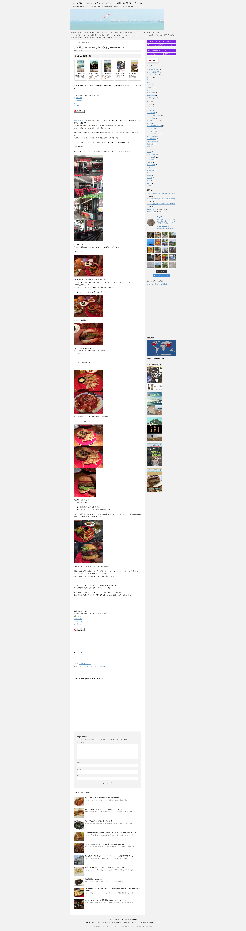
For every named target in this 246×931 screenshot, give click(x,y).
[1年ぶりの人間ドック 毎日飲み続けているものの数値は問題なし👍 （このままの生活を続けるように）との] (172, 265)
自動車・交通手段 (89, 37)
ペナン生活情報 (91, 35)
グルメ (149, 80)
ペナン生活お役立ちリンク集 (157, 50)
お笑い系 (149, 180)
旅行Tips (108, 35)
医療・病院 (74, 37)
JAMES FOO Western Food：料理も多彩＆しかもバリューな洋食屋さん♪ (110, 832)
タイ (148, 172)
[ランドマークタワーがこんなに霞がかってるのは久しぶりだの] (165, 250)
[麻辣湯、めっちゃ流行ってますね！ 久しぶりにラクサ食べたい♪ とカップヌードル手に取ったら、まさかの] (158, 242)
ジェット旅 (117, 37)
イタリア (149, 178)
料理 (148, 82)
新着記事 (73, 32)
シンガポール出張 (152, 154)
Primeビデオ (153, 98)
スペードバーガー (79, 120)
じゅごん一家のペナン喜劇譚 (157, 284)
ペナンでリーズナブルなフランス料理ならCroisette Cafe (104, 867)
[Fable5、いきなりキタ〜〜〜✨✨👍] (150, 257)
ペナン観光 (101, 35)
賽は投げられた (151, 209)
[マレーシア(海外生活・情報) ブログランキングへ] (107, 111)
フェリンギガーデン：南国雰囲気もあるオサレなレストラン (105, 900)
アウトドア (150, 87)
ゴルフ (149, 183)
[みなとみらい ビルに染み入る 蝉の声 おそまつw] (165, 235)
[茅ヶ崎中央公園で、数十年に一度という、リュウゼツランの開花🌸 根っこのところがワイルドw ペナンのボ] (172, 235)
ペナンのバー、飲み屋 (146, 35)
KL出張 (149, 152)
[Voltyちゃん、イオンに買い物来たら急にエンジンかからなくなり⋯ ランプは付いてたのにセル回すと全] (172, 250)
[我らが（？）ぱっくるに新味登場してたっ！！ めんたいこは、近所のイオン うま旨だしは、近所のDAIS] (165, 257)
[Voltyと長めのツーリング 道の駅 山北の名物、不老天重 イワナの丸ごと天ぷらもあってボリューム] (158, 265)
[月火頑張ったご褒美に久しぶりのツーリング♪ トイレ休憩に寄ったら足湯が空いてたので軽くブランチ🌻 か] (165, 242)
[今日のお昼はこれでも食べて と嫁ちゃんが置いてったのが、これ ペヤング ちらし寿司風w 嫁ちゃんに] (150, 250)
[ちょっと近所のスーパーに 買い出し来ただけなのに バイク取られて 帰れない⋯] (150, 235)
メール (79, 769)
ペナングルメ (155, 32)
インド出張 (150, 159)
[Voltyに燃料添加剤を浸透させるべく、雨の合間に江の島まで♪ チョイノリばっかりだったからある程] (172, 242)
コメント (80, 742)
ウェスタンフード (127, 35)
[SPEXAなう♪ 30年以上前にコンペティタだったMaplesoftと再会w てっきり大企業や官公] (172, 257)
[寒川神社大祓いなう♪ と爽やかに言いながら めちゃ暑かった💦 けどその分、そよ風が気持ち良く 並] (158, 250)
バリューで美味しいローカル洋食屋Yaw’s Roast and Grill (104, 844)
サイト (79, 775)
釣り (148, 90)
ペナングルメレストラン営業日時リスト (160, 54)
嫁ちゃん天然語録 (95, 32)
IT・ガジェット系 (107, 32)
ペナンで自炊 (158, 35)
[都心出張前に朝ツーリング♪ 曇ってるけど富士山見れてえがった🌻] (150, 265)
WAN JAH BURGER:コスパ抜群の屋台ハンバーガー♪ (103, 809)
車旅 (123, 37)
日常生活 (109, 37)
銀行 (80, 37)
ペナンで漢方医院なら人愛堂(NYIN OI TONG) (161, 193)
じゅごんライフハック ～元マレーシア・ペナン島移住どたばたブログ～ (106, 3)
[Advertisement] (107, 703)
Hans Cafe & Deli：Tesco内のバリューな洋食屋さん (103, 797)
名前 (78, 762)
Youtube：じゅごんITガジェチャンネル (160, 45)
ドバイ (149, 175)
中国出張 (149, 162)
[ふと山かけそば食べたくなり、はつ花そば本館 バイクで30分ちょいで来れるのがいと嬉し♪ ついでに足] (158, 257)
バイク (149, 85)
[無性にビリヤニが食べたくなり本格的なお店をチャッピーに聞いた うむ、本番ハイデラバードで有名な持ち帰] (158, 235)
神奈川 (151, 106)
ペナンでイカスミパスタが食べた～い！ (98, 821)
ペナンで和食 (116, 35)
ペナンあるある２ (85, 664)
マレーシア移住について (78, 35)
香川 (150, 104)
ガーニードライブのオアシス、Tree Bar (92, 666)
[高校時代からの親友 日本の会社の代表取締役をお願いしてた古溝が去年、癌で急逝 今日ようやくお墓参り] (165, 265)
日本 (148, 32)
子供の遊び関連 (100, 37)
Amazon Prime (118, 32)
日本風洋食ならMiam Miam (94, 879)
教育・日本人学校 (169, 35)
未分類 (149, 185)
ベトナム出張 (151, 157)
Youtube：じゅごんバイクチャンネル (159, 41)
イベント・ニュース (139, 32)
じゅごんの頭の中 (83, 32)
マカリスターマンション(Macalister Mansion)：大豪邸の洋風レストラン (110, 856)
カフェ (136, 35)
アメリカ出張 (151, 165)
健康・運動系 (128, 32)
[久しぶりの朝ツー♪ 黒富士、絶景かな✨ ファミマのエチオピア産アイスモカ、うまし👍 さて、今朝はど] (150, 242)
